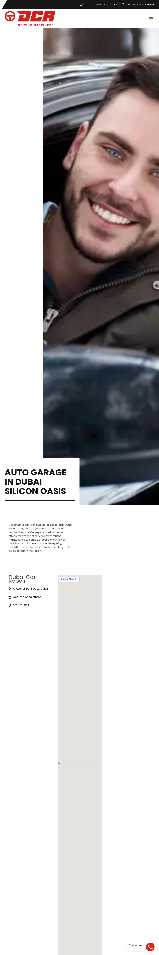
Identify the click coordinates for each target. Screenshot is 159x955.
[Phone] (150, 947)
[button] (151, 18)
